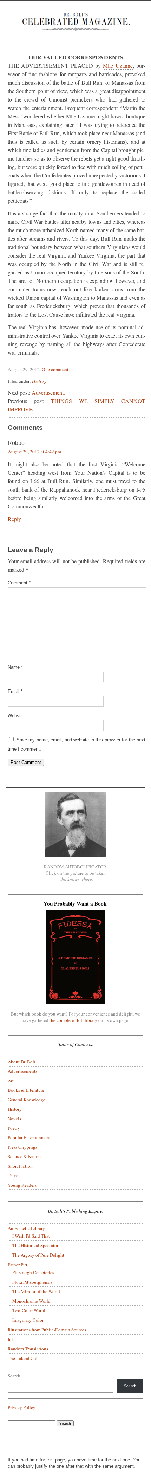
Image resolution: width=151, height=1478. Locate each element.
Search (14, 1376)
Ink (11, 1339)
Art (11, 1080)
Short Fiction (20, 1166)
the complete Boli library (73, 1020)
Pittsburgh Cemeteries (33, 1272)
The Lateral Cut (23, 1358)
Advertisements (22, 1071)
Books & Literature (26, 1090)
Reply (14, 519)
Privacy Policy (21, 1407)
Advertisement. (48, 392)
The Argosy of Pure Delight (38, 1255)
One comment (55, 369)
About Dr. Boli (21, 1061)
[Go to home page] (75, 27)
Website (16, 715)
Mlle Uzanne (117, 65)
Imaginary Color (28, 1320)
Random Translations (28, 1349)
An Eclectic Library (26, 1228)
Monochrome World (31, 1301)
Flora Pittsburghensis (32, 1282)
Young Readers (22, 1185)
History (39, 381)
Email (15, 691)
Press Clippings (22, 1147)
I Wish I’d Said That (31, 1236)
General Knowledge (26, 1099)
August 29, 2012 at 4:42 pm (34, 451)
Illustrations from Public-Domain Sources (47, 1330)
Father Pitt (17, 1265)
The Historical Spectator (35, 1245)
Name (15, 667)
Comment (19, 582)
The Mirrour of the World (36, 1291)
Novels (14, 1118)
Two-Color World (28, 1310)
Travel (14, 1175)
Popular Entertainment (29, 1137)
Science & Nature (24, 1156)
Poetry (14, 1128)
